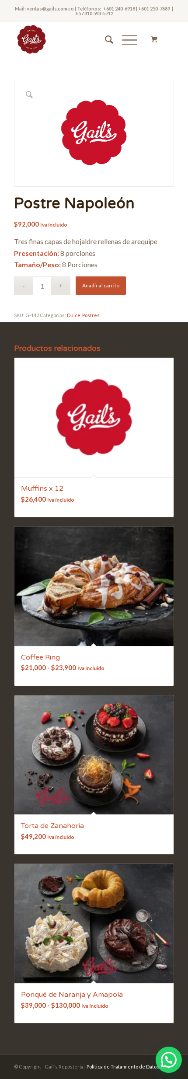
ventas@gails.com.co (50, 8)
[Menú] (125, 39)
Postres (91, 315)
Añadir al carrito (100, 285)
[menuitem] (104, 39)
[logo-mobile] (78, 39)
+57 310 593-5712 (94, 13)
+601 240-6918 (119, 8)
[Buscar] (104, 39)
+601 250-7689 (154, 8)
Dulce (73, 315)
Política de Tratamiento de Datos (123, 1066)
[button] (169, 1060)
